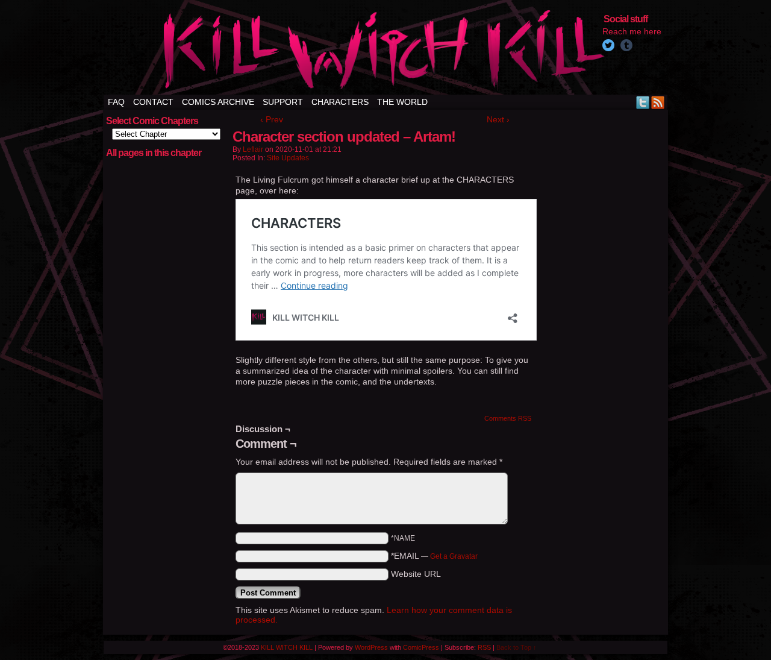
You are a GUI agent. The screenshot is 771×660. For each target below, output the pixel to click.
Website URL (416, 574)
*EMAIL (434, 556)
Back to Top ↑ (516, 647)
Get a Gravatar (454, 556)
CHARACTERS (340, 102)
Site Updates (288, 158)
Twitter (643, 102)
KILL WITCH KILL (287, 647)
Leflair (253, 149)
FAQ (116, 102)
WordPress (371, 647)
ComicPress (421, 647)
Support (283, 102)
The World (402, 102)
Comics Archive (218, 102)
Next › (498, 119)
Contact (153, 102)
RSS (658, 102)
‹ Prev (271, 119)
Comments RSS (507, 418)
